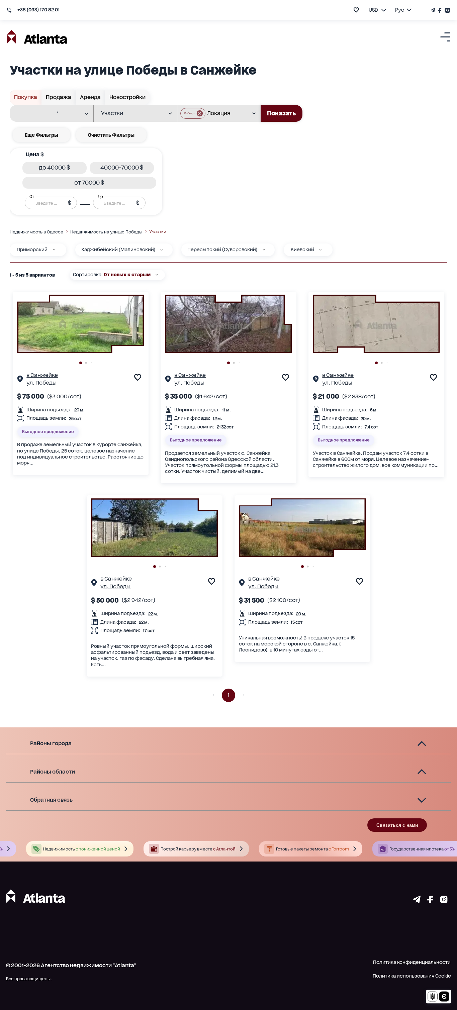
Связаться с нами (397, 825)
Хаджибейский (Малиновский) (118, 249)
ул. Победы (41, 383)
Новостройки (127, 97)
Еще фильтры (41, 135)
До (100, 196)
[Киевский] (320, 250)
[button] (192, 113)
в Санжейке (42, 375)
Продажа (58, 97)
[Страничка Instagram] (446, 10)
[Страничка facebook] (430, 901)
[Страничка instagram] (444, 901)
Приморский (32, 249)
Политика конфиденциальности (412, 962)
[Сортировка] (157, 275)
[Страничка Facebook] (440, 10)
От (31, 196)
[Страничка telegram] (417, 901)
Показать (281, 113)
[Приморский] (54, 250)
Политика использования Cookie (412, 976)
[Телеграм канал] (433, 10)
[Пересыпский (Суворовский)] (264, 250)
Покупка (25, 97)
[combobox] (47, 114)
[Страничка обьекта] (20, 380)
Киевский (302, 249)
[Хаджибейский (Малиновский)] (161, 250)
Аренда (90, 97)
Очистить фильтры (111, 135)
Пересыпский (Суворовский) (222, 249)
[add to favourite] (356, 9)
